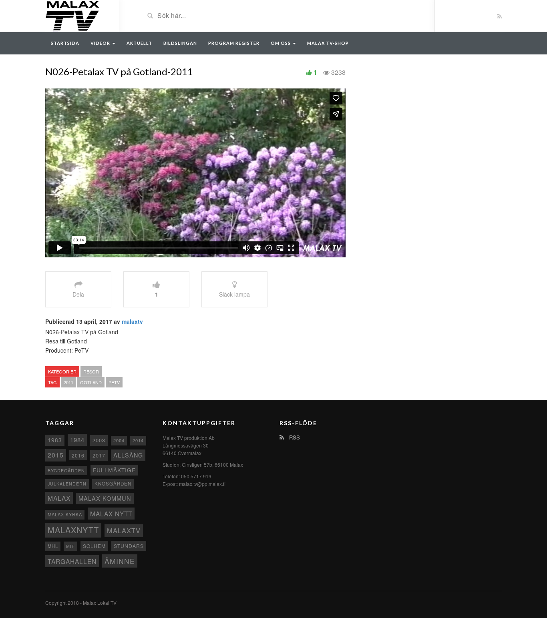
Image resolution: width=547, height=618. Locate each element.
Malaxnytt (73, 530)
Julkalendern (67, 484)
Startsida (65, 43)
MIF (70, 546)
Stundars (129, 545)
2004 (119, 440)
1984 (77, 439)
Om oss (281, 43)
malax (59, 498)
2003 (99, 440)
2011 (68, 382)
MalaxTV (124, 530)
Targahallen (72, 561)
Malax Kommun (104, 498)
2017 (99, 455)
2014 (138, 440)
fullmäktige (114, 470)
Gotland (91, 382)
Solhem (94, 545)
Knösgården (113, 483)
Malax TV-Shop (328, 43)
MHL (53, 546)
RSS (294, 437)
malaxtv (132, 321)
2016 (78, 455)
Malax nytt (111, 513)
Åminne (120, 561)
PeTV (114, 382)
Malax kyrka (65, 514)
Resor (91, 371)
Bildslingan (180, 43)
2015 (56, 454)
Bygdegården (66, 471)
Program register (233, 43)
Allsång (128, 455)
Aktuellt (139, 43)
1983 (55, 440)
